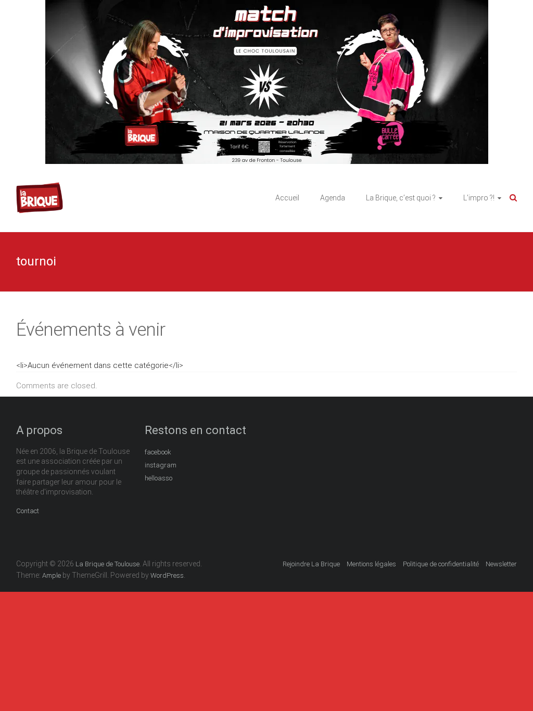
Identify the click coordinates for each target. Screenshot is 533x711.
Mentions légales (371, 564)
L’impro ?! (478, 198)
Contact (27, 511)
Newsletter (501, 564)
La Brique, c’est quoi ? (401, 198)
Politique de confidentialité (441, 564)
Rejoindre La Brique (311, 564)
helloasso (158, 478)
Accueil (287, 198)
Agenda (332, 198)
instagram (160, 465)
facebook (158, 452)
